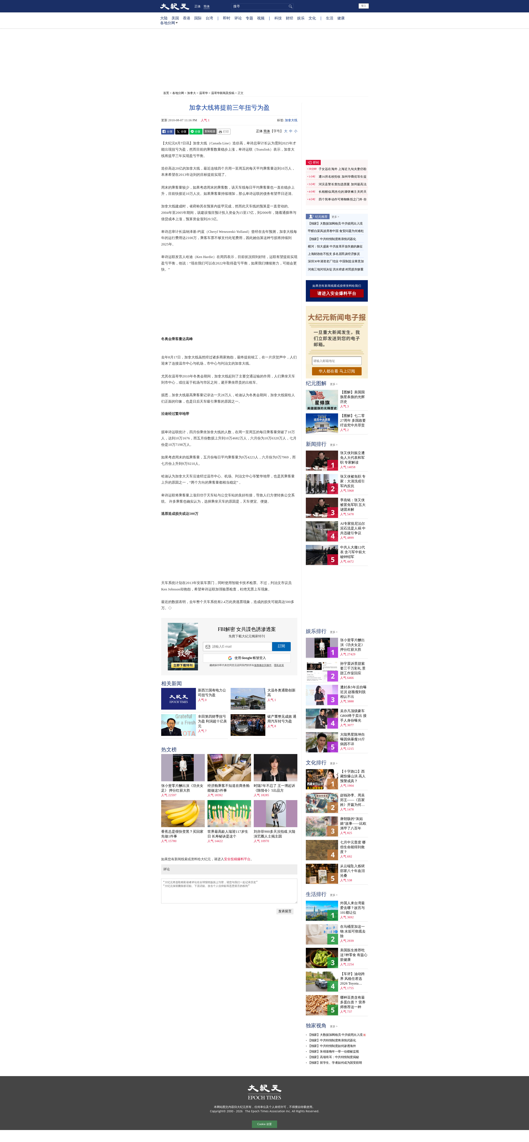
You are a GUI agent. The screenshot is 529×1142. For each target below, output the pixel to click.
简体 (207, 6)
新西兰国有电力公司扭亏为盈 (212, 692)
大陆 (164, 17)
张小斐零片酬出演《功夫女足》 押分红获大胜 (182, 788)
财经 (289, 17)
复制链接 (210, 131)
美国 (175, 17)
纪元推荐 (321, 216)
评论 (238, 17)
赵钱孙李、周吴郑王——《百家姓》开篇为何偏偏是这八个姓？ (352, 800)
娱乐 (301, 17)
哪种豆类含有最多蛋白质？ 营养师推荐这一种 (353, 1002)
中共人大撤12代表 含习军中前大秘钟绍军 (353, 552)
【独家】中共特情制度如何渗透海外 (332, 1046)
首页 (166, 93)
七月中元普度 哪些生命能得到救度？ (353, 847)
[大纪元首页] (174, 6)
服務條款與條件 (263, 665)
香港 (186, 17)
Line (196, 131)
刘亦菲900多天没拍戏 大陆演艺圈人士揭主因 (274, 834)
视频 (260, 17)
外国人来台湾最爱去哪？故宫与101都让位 (352, 908)
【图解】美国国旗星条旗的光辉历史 (352, 397)
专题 (249, 17)
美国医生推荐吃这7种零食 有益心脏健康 (353, 955)
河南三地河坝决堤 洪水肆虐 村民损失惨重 (335, 269)
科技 (278, 17)
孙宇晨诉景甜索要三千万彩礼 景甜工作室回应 (353, 668)
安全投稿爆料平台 (237, 859)
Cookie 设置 (264, 1124)
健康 (341, 17)
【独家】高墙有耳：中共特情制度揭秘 (333, 1057)
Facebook (167, 131)
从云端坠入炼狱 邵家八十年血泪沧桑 (352, 871)
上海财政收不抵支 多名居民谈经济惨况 (334, 254)
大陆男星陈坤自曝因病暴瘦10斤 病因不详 (352, 739)
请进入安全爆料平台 (336, 293)
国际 (198, 17)
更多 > (335, 217)
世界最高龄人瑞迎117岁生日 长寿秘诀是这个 (227, 834)
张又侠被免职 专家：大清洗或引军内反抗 (353, 481)
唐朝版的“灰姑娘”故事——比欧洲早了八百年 (353, 823)
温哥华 (203, 93)
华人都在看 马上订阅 (337, 371)
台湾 (209, 17)
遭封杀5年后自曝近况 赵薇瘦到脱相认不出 (353, 692)
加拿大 (191, 93)
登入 (363, 5)
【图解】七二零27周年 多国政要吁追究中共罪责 (353, 420)
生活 (329, 17)
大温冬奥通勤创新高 (281, 692)
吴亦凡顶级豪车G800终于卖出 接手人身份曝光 (353, 715)
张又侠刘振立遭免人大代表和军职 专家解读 (352, 457)
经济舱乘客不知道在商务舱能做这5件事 (228, 788)
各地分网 (167, 22)
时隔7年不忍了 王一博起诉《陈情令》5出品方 (274, 788)
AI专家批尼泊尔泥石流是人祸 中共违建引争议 (353, 528)
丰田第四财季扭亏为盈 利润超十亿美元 (212, 721)
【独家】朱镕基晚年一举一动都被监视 (333, 1051)
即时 (226, 17)
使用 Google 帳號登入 (250, 658)
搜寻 (290, 6)
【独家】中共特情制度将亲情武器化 (332, 239)
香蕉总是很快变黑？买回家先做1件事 (182, 834)
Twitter (181, 131)
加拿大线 (291, 120)
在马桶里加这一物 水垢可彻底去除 (353, 931)
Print (224, 131)
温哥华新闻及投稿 (222, 93)
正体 (197, 6)
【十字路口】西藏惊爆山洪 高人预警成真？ (353, 776)
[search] (262, 6)
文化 (312, 17)
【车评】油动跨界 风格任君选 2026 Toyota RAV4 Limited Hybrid (352, 979)
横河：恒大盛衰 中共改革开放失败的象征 (335, 246)
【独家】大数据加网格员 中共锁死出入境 (335, 223)
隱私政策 (279, 665)
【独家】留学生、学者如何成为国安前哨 (335, 1062)
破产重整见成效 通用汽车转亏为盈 (281, 719)
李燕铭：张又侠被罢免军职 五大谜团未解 (353, 505)
